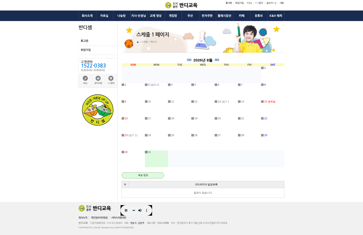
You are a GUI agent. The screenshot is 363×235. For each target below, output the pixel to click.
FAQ (249, 3)
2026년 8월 (203, 60)
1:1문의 (259, 3)
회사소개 (83, 217)
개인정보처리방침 (99, 217)
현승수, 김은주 (137, 223)
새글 (282, 3)
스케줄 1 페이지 (149, 42)
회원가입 (239, 3)
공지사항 (98, 83)
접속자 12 (271, 3)
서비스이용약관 (118, 217)
